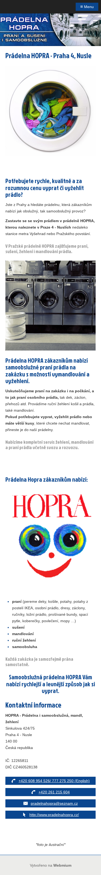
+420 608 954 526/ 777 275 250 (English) (54, 781)
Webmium (62, 865)
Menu (87, 6)
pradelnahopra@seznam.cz (54, 803)
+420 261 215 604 (54, 792)
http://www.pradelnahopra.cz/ (54, 815)
